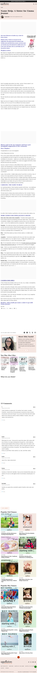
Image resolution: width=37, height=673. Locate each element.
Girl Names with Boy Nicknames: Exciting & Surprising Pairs (9, 534)
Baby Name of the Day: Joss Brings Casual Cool (25, 580)
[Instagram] (29, 662)
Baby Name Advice (4, 666)
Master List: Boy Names (30, 666)
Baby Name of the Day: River (26, 653)
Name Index (11, 666)
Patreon (7, 668)
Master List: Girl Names (19, 666)
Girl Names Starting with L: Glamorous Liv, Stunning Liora (26, 557)
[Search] (34, 4)
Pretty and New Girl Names (3, 368)
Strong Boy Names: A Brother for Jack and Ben (22, 369)
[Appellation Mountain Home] (4, 4)
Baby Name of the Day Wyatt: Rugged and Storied (26, 630)
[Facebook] (33, 662)
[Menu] (36, 4)
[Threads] (31, 662)
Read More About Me (23, 350)
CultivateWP (34, 671)
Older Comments (5, 508)
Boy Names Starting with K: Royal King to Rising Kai (9, 653)
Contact (2, 668)
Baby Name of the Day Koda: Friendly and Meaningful (26, 607)
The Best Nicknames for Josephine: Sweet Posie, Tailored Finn (9, 580)
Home (2, 7)
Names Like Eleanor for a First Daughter (32, 368)
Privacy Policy (20, 671)
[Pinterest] (35, 662)
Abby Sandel (7, 16)
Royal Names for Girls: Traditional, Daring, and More (9, 557)
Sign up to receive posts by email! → (18, 1)
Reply (34, 456)
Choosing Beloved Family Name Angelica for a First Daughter (14, 370)
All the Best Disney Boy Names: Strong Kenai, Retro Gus (8, 607)
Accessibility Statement (25, 671)
